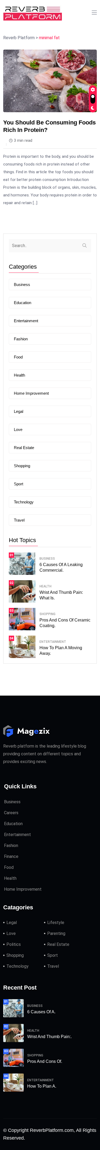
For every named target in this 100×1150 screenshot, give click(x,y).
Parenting (56, 933)
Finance (11, 856)
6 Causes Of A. (41, 1012)
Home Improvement (31, 393)
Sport (18, 484)
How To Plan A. (41, 1086)
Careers (11, 812)
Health (19, 375)
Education (22, 302)
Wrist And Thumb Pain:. (49, 1036)
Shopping (22, 465)
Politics (13, 944)
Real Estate (24, 447)
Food (18, 357)
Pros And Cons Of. (44, 1061)
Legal (18, 411)
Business (22, 284)
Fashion (21, 339)
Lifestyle (55, 922)
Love (18, 429)
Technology (24, 502)
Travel (19, 520)
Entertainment (26, 320)
